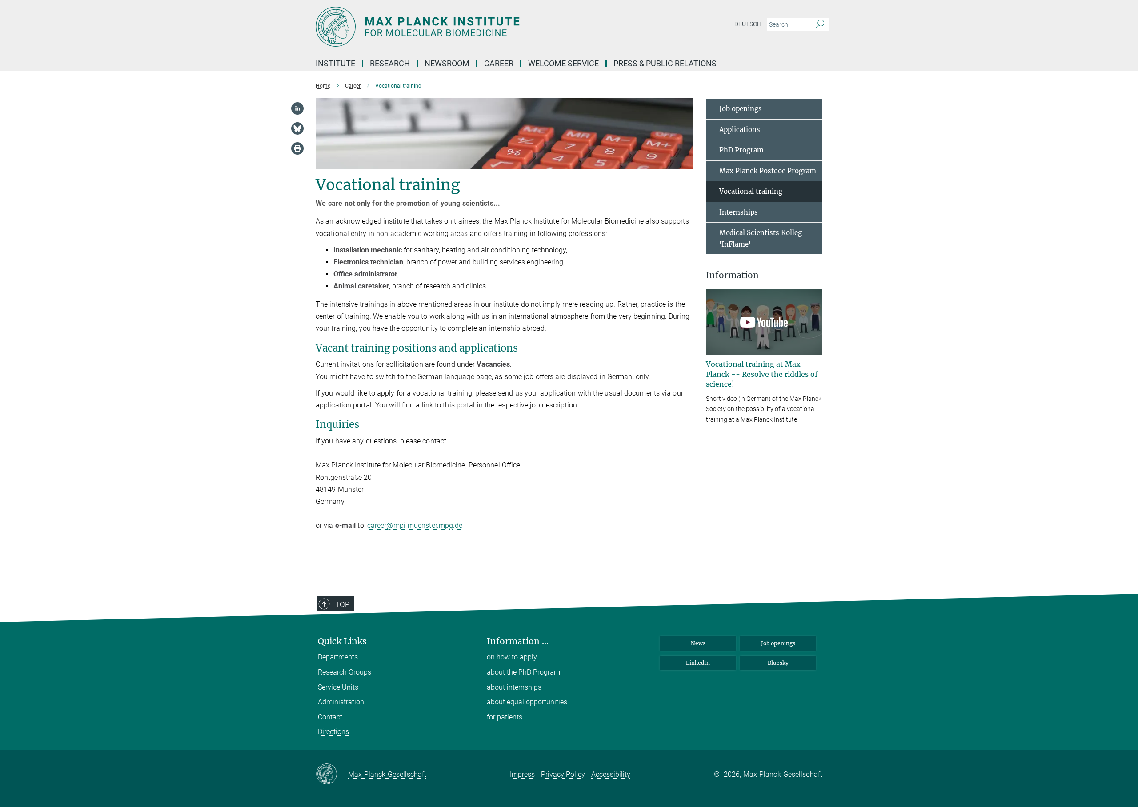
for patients (504, 717)
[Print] (297, 148)
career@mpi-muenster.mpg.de (415, 525)
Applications (739, 129)
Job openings (740, 108)
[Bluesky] (297, 128)
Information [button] (732, 275)
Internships (738, 212)
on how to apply (512, 657)
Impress (522, 774)
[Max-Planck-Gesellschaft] (332, 774)
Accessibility (610, 774)
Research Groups (344, 672)
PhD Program (741, 150)
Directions (333, 731)
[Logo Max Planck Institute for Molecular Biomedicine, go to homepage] (482, 27)
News (698, 643)
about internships (514, 687)
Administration (341, 702)
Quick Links (342, 641)
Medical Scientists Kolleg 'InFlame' (760, 238)
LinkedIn (698, 662)
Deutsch (747, 24)
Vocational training (750, 191)
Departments (338, 657)
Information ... (518, 641)
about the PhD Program (523, 672)
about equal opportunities (527, 702)
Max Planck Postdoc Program (767, 171)
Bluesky (778, 662)
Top (342, 604)
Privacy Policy (563, 774)
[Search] (820, 24)
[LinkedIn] (297, 108)
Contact (330, 717)
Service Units (338, 687)
